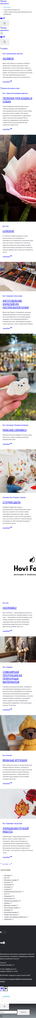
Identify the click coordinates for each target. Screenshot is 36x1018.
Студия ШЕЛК (12, 502)
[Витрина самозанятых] (7, 3)
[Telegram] (4, 19)
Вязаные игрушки (15, 760)
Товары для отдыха (10, 914)
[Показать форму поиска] (4, 23)
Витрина (7, 7)
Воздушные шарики (10, 912)
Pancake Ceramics (15, 430)
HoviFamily (10, 607)
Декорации (9, 425)
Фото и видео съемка (11, 907)
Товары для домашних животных (17, 93)
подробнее (7, 82)
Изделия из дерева (10, 880)
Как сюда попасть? (12, 9)
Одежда (22, 497)
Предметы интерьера (21, 425)
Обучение (6, 497)
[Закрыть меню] (0, 992)
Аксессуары (18, 296)
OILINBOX (8, 58)
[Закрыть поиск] (4, 1007)
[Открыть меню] (1, 33)
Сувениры (9, 667)
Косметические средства (14, 53)
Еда (7, 226)
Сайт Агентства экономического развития (17, 13)
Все (4, 53)
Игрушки (16, 497)
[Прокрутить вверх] (2, 989)
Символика (7, 919)
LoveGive (8, 231)
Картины (7, 903)
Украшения (9, 296)
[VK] (1, 19)
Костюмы (7, 887)
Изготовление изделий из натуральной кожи (16, 304)
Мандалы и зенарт (10, 905)
